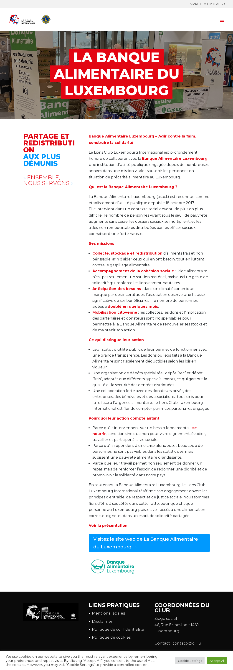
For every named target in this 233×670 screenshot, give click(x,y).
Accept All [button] (217, 660)
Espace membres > (206, 4)
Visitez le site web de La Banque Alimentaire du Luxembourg (145, 543)
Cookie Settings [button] (190, 660)
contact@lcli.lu (186, 643)
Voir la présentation (108, 525)
